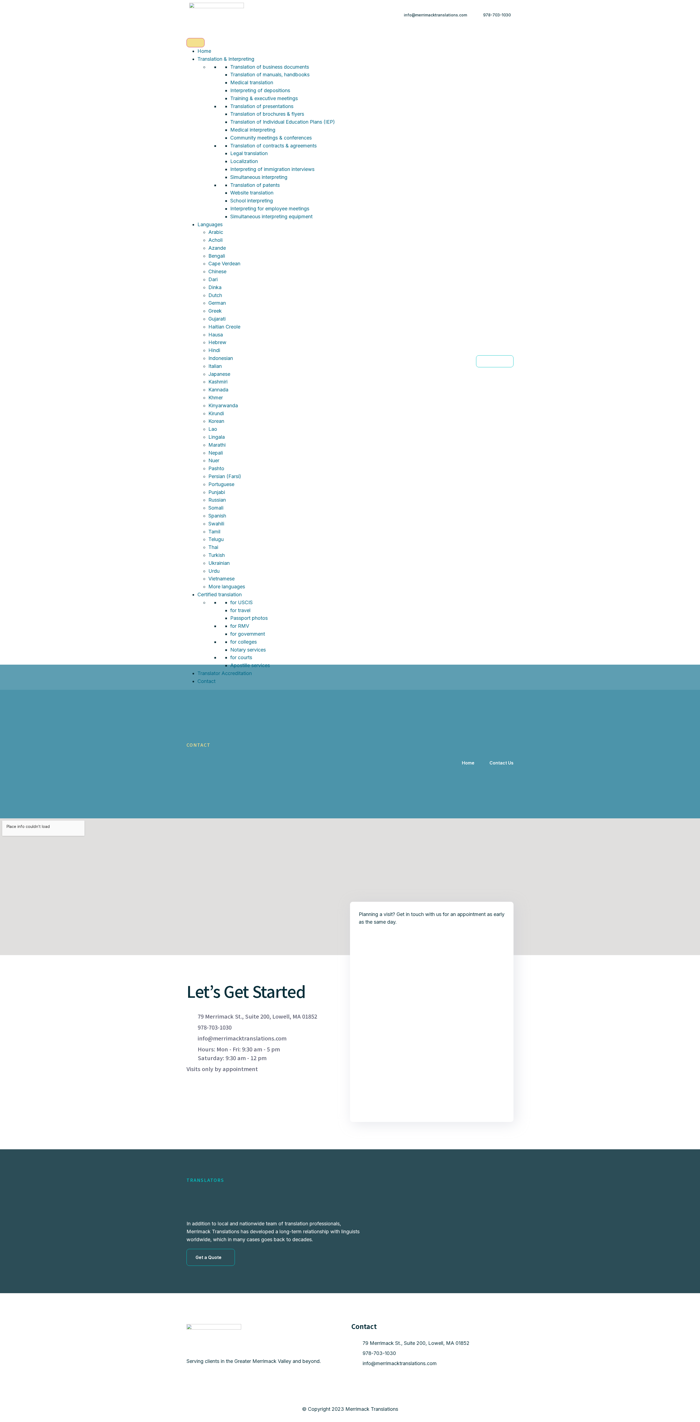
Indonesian (220, 358)
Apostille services (250, 665)
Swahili (216, 524)
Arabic (215, 232)
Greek (215, 311)
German (217, 303)
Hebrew (217, 342)
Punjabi (216, 492)
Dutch (215, 295)
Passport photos (249, 618)
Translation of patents (255, 185)
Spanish (217, 516)
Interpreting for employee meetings (269, 208)
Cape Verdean (224, 263)
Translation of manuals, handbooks (270, 74)
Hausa (215, 335)
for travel (240, 610)
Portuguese (221, 484)
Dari (213, 279)
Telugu (216, 539)
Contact (206, 681)
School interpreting (251, 200)
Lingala (216, 437)
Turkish (216, 555)
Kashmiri (218, 382)
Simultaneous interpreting (258, 177)
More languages (226, 586)
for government (247, 634)
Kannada (218, 389)
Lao (212, 429)
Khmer (215, 397)
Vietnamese (221, 578)
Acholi (215, 240)
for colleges (243, 642)
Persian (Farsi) (224, 476)
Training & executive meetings (264, 98)
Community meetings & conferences (271, 138)
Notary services (248, 650)
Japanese (219, 374)
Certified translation (219, 594)
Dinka (214, 287)
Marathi (217, 445)
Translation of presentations (261, 106)
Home (204, 51)
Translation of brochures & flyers (267, 114)
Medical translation (251, 82)
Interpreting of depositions (260, 90)
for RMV (239, 626)
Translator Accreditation (224, 673)
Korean (216, 421)
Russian (217, 500)
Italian (215, 366)
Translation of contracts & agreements (273, 146)
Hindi (214, 350)
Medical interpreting (252, 130)
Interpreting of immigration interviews (272, 169)
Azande (217, 248)
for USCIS (241, 602)
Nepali (215, 453)
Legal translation (249, 153)
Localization (244, 161)
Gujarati (217, 319)
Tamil (214, 531)
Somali (215, 508)
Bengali (216, 256)
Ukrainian (219, 563)
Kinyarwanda (223, 405)
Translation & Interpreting (225, 59)
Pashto (216, 468)
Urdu (214, 571)
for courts (241, 657)
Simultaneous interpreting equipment (271, 216)
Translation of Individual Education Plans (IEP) (282, 122)
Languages (210, 224)
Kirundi (216, 413)
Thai (213, 547)
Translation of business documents (269, 67)
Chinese (217, 271)
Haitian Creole (224, 327)
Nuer (213, 460)
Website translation (251, 193)
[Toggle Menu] (195, 42)
